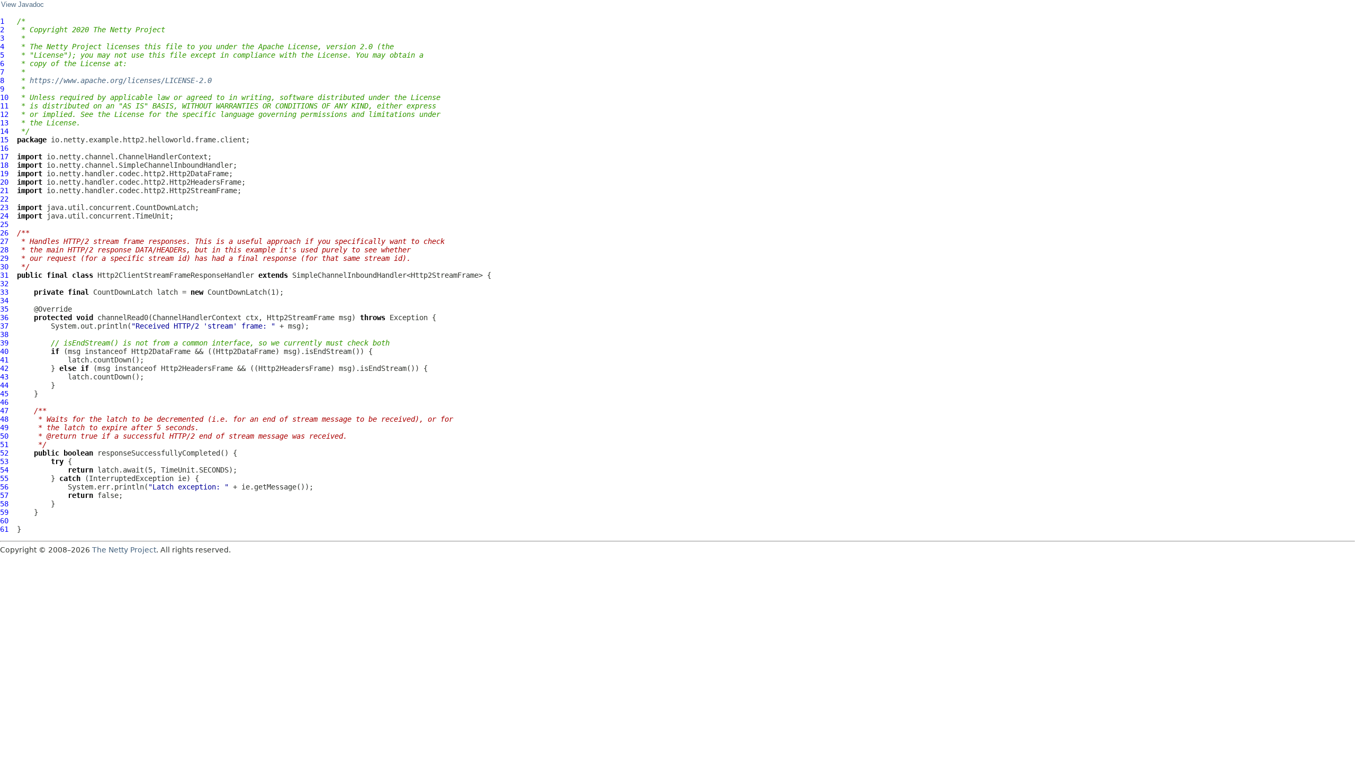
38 (4, 334)
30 (4, 266)
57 (4, 495)
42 (4, 368)
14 (4, 131)
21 (4, 190)
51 (4, 444)
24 (4, 216)
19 (4, 173)
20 (4, 182)
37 (4, 326)
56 (4, 487)
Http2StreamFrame (301, 317)
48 (4, 419)
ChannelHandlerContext (196, 317)
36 (4, 317)
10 (4, 97)
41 (4, 360)
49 (4, 427)
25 (4, 224)
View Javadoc (22, 4)
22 (4, 199)
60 (4, 520)
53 (4, 461)
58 (4, 504)
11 (4, 106)
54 (4, 470)
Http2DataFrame (161, 351)
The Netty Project (124, 550)
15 (4, 139)
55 (4, 478)
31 (4, 275)
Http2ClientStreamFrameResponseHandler (175, 275)
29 (4, 258)
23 (4, 207)
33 (4, 292)
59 (4, 512)
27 (4, 241)
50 (4, 436)
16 (4, 148)
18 (4, 165)
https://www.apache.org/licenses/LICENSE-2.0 (121, 80)
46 (4, 402)
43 (4, 377)
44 (4, 385)
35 (4, 309)
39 (4, 343)
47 (4, 410)
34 (4, 300)
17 (4, 156)
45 (4, 393)
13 (4, 123)
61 (4, 529)
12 (4, 114)
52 (4, 453)
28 (4, 250)
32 (4, 283)
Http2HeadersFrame (197, 368)
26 (4, 233)
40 (4, 351)
